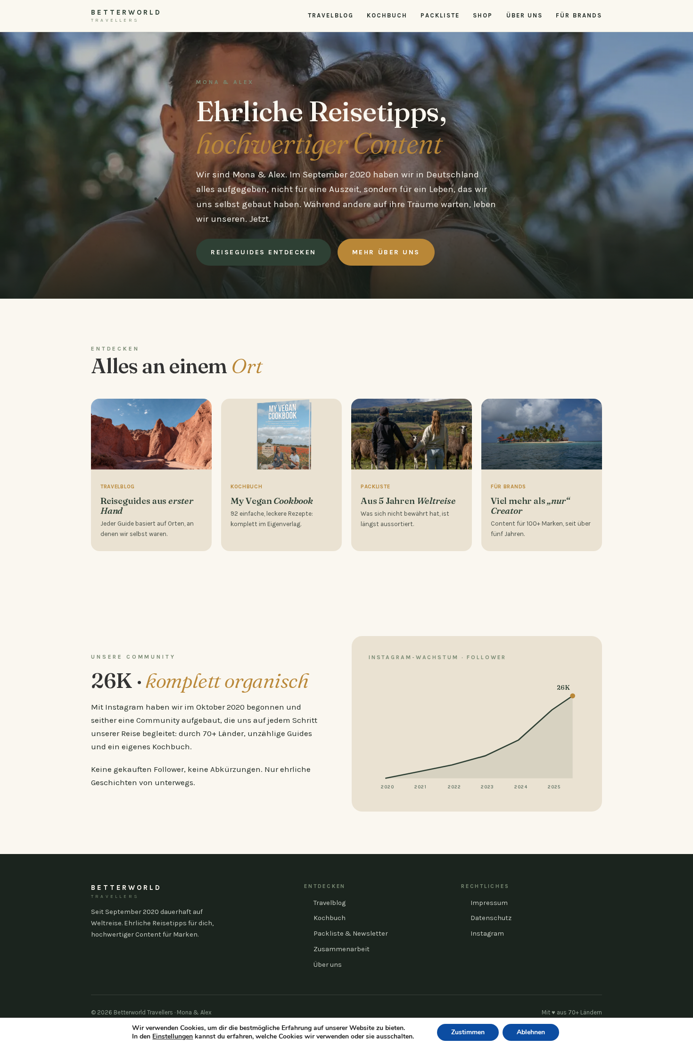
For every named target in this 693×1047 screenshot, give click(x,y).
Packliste (440, 15)
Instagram (487, 934)
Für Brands (579, 15)
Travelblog (331, 15)
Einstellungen (172, 1036)
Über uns (524, 15)
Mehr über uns (386, 252)
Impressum (489, 903)
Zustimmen (468, 1032)
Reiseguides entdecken (263, 252)
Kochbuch (387, 15)
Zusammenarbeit (342, 949)
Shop (483, 15)
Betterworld (126, 15)
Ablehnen (531, 1032)
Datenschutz (491, 918)
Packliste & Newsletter (351, 934)
